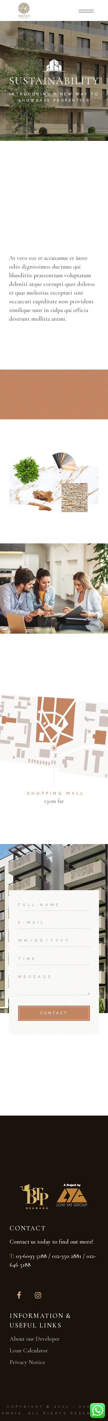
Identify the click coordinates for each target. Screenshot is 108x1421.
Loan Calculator (29, 1350)
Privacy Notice (27, 1362)
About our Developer (35, 1338)
